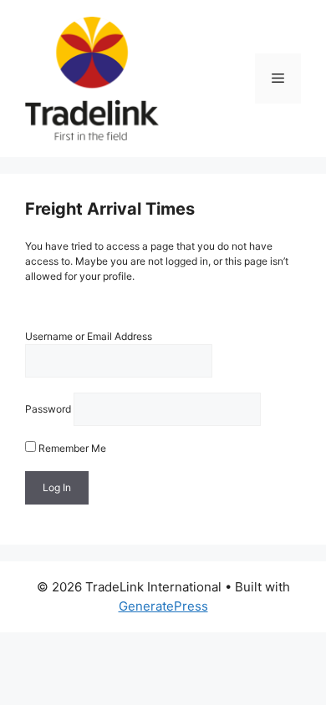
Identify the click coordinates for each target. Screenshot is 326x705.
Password (48, 409)
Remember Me (71, 448)
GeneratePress (163, 606)
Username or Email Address (88, 336)
